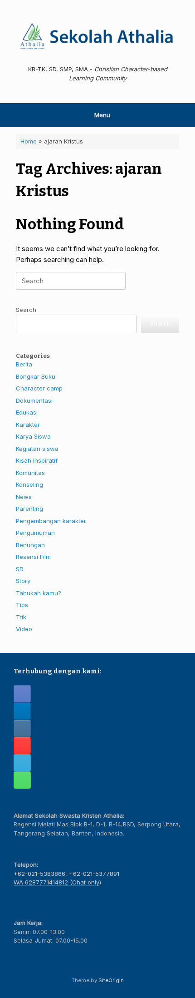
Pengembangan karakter (51, 520)
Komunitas (30, 472)
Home (28, 141)
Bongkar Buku (35, 376)
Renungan (30, 544)
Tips (22, 604)
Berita (24, 364)
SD (20, 569)
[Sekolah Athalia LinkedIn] (22, 711)
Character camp (39, 388)
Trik (21, 617)
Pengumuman (35, 532)
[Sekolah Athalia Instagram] (22, 728)
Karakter (28, 424)
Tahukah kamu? (38, 593)
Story (23, 580)
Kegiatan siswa (37, 448)
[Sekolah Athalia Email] (22, 762)
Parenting (29, 508)
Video (24, 628)
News (24, 496)
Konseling (29, 484)
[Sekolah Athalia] (97, 35)
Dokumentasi (34, 400)
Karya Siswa (33, 436)
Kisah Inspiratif (37, 460)
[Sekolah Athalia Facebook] (22, 693)
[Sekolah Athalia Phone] (22, 780)
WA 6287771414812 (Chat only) (57, 882)
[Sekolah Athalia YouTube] (22, 745)
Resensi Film (33, 556)
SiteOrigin (111, 980)
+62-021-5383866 (39, 873)
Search (26, 309)
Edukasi (27, 412)
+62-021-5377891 (94, 873)
